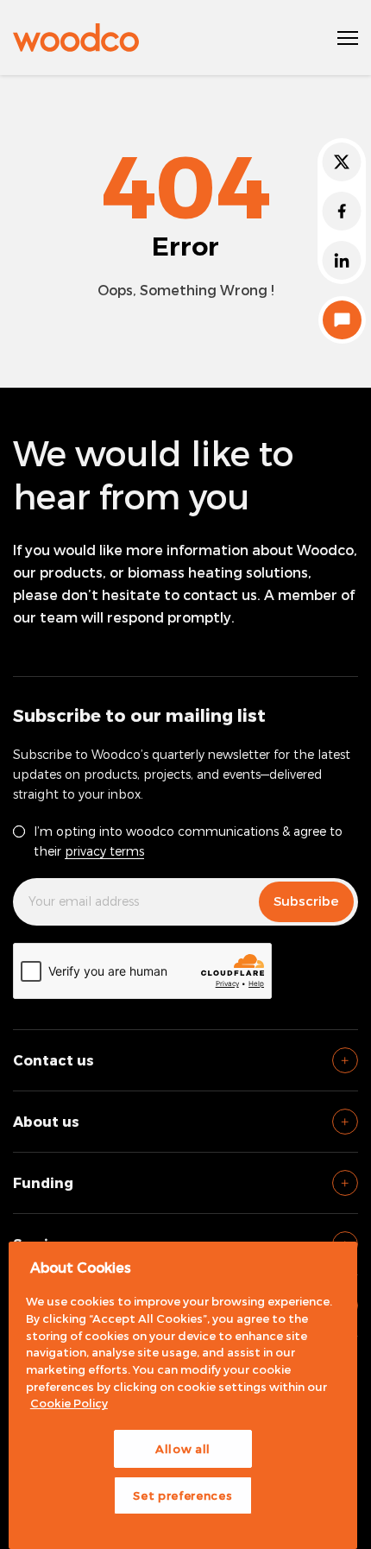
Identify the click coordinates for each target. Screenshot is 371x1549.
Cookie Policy (69, 1403)
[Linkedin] (342, 260)
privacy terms (104, 851)
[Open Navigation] (347, 38)
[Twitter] (342, 161)
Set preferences (182, 1495)
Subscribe (306, 900)
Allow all (183, 1449)
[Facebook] (342, 211)
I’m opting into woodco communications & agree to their (188, 841)
